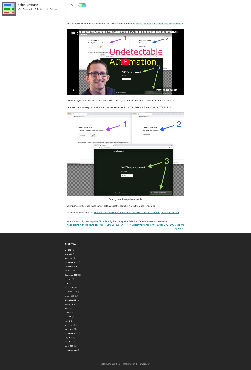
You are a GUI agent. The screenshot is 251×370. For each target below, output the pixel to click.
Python (113, 221)
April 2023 (68, 321)
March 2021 (69, 346)
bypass (85, 221)
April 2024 (68, 308)
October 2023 (70, 312)
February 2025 (70, 291)
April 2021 (68, 342)
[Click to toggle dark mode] (82, 5)
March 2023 (69, 325)
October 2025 (70, 271)
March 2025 (69, 287)
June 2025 (68, 283)
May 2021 (68, 337)
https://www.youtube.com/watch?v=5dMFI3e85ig (159, 23)
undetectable (160, 221)
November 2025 (71, 266)
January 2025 (70, 296)
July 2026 (68, 250)
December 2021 (71, 333)
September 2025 (71, 275)
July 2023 (68, 317)
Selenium (133, 221)
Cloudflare (104, 221)
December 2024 (71, 300)
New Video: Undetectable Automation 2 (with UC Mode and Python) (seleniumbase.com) (136, 212)
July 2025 (68, 279)
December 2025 (71, 262)
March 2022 (69, 329)
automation (75, 221)
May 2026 (68, 254)
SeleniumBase (28, 4)
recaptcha (123, 221)
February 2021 (70, 350)
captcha (94, 221)
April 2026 (68, 258)
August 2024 (69, 304)
